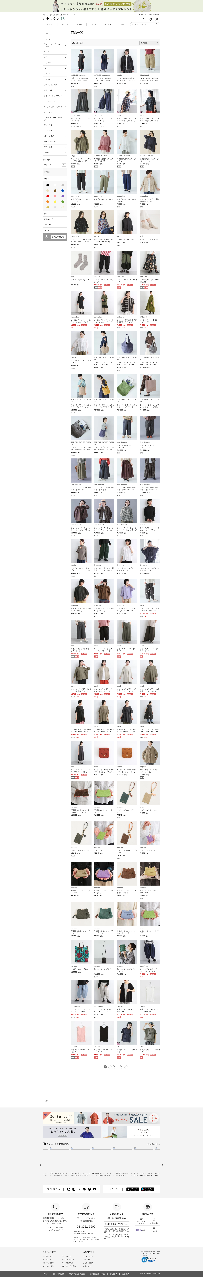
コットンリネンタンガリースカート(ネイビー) (104, 489)
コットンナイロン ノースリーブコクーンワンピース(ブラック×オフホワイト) (149, 730)
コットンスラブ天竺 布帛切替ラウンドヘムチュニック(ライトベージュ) (127, 690)
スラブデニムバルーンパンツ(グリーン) (104, 200)
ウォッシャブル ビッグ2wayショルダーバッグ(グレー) (81, 448)
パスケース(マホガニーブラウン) (127, 851)
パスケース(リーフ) (101, 850)
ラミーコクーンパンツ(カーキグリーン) (127, 650)
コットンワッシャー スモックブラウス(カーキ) (81, 160)
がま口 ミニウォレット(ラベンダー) (103, 892)
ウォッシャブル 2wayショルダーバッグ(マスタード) (104, 406)
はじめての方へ (88, 1256)
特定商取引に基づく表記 (77, 1274)
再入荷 (93, 24)
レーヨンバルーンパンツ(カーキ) (127, 281)
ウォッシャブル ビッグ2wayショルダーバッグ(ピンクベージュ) (150, 406)
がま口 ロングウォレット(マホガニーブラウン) (80, 811)
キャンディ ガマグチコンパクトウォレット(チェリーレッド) (104, 771)
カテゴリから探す (48, 1263)
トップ (45, 1101)
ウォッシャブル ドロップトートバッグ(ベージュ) (104, 363)
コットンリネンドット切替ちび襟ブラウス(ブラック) (81, 241)
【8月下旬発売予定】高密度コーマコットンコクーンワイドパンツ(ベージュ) (149, 79)
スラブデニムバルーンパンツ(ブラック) (81, 200)
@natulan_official (153, 1144)
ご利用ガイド (87, 1259)
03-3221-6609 (86, 1226)
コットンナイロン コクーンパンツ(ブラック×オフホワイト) (149, 610)
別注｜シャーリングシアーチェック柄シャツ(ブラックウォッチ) (150, 120)
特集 (123, 24)
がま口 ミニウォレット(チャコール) (80, 932)
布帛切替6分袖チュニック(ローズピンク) (103, 160)
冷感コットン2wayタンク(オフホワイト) (149, 1010)
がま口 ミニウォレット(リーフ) (149, 932)
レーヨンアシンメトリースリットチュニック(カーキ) (104, 321)
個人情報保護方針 (58, 1274)
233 (121, 1066)
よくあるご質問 (88, 1263)
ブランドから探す (48, 1266)
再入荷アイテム (48, 1259)
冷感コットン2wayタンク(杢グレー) (126, 1010)
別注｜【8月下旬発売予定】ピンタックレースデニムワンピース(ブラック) (81, 79)
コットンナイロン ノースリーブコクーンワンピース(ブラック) (81, 771)
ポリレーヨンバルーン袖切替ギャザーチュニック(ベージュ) (104, 730)
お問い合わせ (87, 1266)
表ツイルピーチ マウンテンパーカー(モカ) (149, 771)
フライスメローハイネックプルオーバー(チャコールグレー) (81, 569)
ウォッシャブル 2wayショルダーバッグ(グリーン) (127, 406)
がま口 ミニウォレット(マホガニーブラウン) (126, 892)
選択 (64, 165)
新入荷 (79, 24)
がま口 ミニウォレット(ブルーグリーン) (103, 932)
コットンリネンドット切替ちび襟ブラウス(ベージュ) (149, 200)
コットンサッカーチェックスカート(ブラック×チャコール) (149, 489)
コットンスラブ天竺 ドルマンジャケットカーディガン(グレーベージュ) (104, 690)
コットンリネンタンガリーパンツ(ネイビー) (127, 446)
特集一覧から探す (67, 1256)
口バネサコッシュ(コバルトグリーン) (127, 970)
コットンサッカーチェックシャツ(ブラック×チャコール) (104, 529)
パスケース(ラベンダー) (148, 850)
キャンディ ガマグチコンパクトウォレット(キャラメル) (127, 771)
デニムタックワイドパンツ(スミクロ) (81, 120)
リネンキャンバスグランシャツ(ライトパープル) (127, 610)
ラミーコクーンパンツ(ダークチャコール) (150, 650)
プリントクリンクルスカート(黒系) (149, 281)
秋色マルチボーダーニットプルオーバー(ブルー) (104, 241)
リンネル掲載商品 (67, 1263)
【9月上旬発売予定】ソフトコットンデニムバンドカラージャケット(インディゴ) (127, 79)
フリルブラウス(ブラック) (126, 239)
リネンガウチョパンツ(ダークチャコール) (81, 650)
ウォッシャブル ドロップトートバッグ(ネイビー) (127, 363)
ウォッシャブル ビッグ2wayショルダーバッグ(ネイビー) (104, 448)
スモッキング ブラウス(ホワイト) (81, 361)
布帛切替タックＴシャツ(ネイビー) (127, 1051)
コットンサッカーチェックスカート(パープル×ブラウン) (127, 489)
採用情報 (125, 1274)
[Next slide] (162, 1165)
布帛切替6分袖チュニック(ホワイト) (126, 160)
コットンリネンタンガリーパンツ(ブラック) (149, 446)
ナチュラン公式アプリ (55, 1230)
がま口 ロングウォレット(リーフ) (103, 811)
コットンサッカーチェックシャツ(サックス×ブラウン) (127, 529)
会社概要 (113, 1274)
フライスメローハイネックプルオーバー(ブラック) (149, 529)
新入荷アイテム (48, 1256)
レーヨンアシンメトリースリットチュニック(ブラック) (81, 321)
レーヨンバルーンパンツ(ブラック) (104, 281)
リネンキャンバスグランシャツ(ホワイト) (127, 569)
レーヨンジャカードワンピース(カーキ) (149, 321)
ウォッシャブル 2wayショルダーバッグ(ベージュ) (81, 406)
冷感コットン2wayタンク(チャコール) (103, 1051)
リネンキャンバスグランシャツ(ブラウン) (104, 610)
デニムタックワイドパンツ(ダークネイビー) (104, 120)
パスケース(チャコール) (80, 850)
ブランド (64, 24)
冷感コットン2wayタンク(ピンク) (80, 1051)
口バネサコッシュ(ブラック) (103, 970)
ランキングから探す (68, 1259)
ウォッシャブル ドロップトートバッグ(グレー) (149, 363)
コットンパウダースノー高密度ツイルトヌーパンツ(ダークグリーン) (104, 569)
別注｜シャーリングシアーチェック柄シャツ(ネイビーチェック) (127, 120)
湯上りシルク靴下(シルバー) (80, 281)
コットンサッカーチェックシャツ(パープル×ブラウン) (81, 529)
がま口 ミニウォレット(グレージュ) (80, 892)
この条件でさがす (58, 237)
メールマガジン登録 (55, 1227)
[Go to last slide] (40, 1165)
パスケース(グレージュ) (148, 810)
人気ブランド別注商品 (69, 1266)
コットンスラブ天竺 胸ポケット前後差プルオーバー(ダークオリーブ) (81, 690)
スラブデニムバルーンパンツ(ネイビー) (127, 200)
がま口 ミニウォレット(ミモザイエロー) (149, 892)
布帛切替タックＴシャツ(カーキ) (150, 1051)
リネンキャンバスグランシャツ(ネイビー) (149, 569)
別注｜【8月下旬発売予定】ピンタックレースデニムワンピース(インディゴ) (104, 79)
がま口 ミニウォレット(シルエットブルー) (126, 932)
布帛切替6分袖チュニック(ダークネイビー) (149, 160)
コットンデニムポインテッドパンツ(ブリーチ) (81, 1010)
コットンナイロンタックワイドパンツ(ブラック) (104, 650)
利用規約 (45, 1274)
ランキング (108, 24)
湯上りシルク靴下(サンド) (149, 239)
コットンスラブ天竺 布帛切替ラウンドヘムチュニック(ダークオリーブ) (149, 690)
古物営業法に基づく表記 (97, 1274)
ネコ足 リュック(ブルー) (80, 969)
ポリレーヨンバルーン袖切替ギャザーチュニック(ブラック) (81, 730)
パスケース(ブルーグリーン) (126, 811)
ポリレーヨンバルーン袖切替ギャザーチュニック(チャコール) (127, 730)
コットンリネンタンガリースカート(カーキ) (81, 489)
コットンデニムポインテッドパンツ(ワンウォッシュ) (149, 970)
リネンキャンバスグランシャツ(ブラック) (81, 610)
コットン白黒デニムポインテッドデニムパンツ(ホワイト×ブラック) (104, 1010)
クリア (47, 238)
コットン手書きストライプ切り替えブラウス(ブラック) (127, 321)
